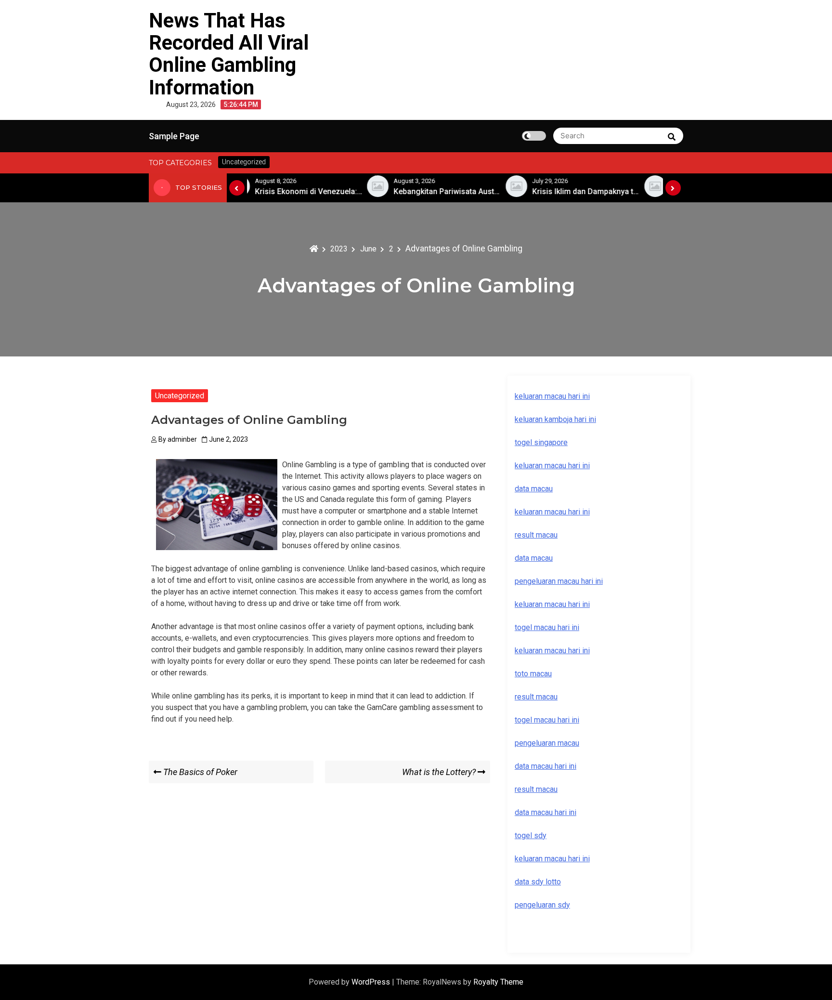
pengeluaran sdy (542, 904)
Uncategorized (179, 395)
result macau (536, 696)
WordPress (371, 982)
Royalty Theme (498, 982)
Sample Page (174, 136)
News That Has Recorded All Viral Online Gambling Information (229, 54)
